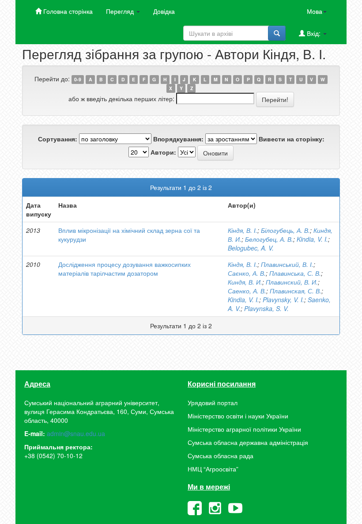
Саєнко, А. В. (247, 273)
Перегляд (121, 11)
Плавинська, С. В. (295, 273)
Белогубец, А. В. (269, 239)
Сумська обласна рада (220, 455)
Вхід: (313, 33)
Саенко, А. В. (247, 290)
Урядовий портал (213, 402)
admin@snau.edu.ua (76, 433)
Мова (314, 11)
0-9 (77, 79)
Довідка (164, 11)
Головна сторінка (67, 11)
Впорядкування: (178, 138)
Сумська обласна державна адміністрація (248, 442)
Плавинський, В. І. (287, 264)
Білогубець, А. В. (285, 230)
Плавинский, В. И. (292, 281)
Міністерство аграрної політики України (244, 429)
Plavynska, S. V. (266, 308)
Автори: (163, 152)
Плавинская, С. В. (295, 290)
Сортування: (57, 138)
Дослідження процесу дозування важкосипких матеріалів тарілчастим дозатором (124, 268)
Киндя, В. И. (245, 281)
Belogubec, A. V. (251, 247)
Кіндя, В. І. (242, 230)
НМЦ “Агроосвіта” (213, 468)
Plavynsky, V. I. (283, 299)
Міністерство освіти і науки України (238, 415)
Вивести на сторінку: (291, 138)
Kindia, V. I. (312, 239)
